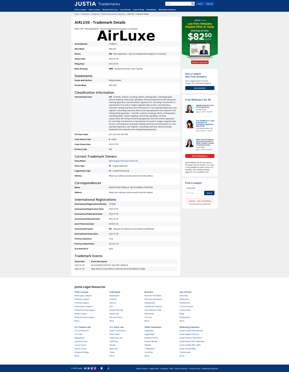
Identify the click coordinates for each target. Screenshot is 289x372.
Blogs (181, 313)
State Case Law (116, 338)
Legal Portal (154, 369)
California (114, 341)
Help (171, 369)
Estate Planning (116, 310)
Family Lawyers (81, 313)
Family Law (114, 313)
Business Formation (152, 295)
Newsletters (151, 10)
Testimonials (184, 352)
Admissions (184, 299)
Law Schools (125, 10)
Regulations (80, 338)
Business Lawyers (82, 299)
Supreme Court (81, 341)
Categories (95, 14)
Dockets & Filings (82, 352)
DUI (111, 306)
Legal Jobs (148, 330)
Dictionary (183, 295)
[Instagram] (95, 368)
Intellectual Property (153, 306)
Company (164, 369)
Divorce (113, 303)
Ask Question (199, 88)
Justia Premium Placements (191, 338)
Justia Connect (142, 369)
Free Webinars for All (198, 99)
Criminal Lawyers (82, 303)
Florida (112, 345)
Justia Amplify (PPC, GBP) (189, 345)
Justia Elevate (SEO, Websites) (191, 341)
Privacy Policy (195, 369)
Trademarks (85, 14)
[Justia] (85, 4)
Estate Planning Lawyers (85, 310)
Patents (147, 345)
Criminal (113, 299)
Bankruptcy (114, 295)
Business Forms (151, 338)
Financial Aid (184, 303)
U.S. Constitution (82, 330)
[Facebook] (91, 368)
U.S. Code (78, 334)
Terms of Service (181, 369)
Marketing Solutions (167, 10)
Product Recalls (150, 341)
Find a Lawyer (80, 10)
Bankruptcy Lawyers (83, 295)
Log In (200, 4)
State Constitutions (118, 330)
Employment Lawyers (84, 306)
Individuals (115, 292)
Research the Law (110, 10)
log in (116, 176)
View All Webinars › (200, 156)
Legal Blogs (149, 334)
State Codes (115, 334)
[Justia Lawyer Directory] (108, 368)
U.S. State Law (117, 327)
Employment (149, 303)
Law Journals (184, 310)
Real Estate (149, 313)
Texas (112, 352)
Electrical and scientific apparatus (113, 14)
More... (77, 321)
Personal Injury (116, 317)
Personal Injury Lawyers (85, 317)
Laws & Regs (138, 10)
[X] (105, 368)
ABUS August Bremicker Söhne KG (123, 161)
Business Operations (153, 299)
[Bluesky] (101, 368)
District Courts (81, 348)
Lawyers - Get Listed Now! (200, 201)
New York (114, 348)
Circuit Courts (80, 345)
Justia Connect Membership (191, 330)
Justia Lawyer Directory (189, 334)
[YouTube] (88, 368)
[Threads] (98, 368)
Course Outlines (186, 306)
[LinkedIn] (85, 368)
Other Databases (152, 327)
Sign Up (209, 4)
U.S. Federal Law (83, 327)
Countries (148, 352)
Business (148, 292)
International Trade (152, 310)
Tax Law (147, 317)
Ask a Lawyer (94, 10)
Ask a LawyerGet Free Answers (196, 75)
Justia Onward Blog (187, 348)
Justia (77, 14)
